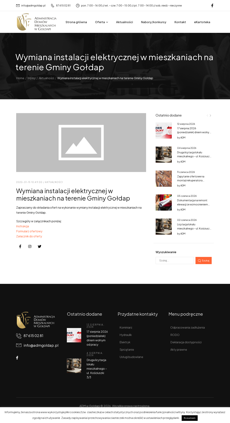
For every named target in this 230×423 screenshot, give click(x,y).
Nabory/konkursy (153, 22)
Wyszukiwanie (166, 252)
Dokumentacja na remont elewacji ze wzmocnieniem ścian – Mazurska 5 (192, 204)
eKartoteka (202, 22)
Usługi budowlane (131, 357)
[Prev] (207, 115)
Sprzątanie (126, 349)
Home (20, 78)
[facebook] (212, 5)
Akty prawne (178, 349)
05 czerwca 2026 (187, 195)
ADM (182, 137)
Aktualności (124, 22)
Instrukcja (22, 226)
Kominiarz (125, 327)
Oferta (100, 22)
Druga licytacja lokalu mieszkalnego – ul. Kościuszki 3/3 (194, 156)
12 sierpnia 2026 (186, 123)
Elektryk (124, 342)
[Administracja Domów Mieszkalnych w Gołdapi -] (36, 22)
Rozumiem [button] (190, 418)
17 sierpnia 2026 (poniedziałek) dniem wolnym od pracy (194, 132)
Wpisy (31, 78)
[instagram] (30, 246)
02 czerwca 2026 (187, 220)
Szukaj (205, 260)
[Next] (210, 115)
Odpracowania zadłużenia (187, 327)
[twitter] (39, 246)
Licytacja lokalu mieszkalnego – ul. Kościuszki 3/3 (194, 228)
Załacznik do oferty (29, 236)
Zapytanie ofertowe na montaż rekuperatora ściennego (190, 180)
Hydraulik (125, 335)
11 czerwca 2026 (186, 172)
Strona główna (76, 22)
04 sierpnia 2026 (186, 148)
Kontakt (180, 22)
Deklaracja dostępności (186, 342)
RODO (175, 335)
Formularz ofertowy (29, 231)
